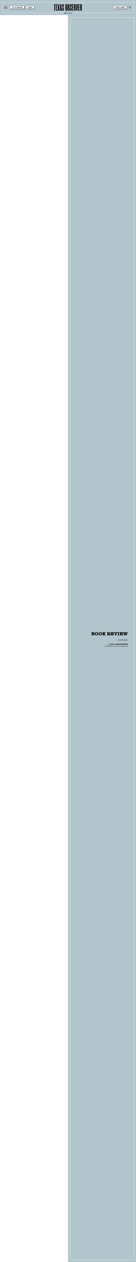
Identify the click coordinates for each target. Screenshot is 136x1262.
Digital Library (120, 7)
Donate (30, 7)
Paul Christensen (119, 644)
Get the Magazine (17, 7)
